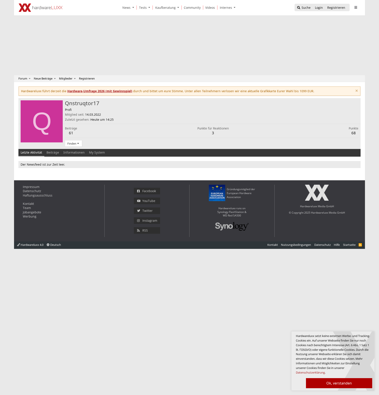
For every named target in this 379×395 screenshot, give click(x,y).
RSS (145, 230)
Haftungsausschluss (37, 195)
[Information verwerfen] (356, 91)
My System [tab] (97, 152)
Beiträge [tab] (52, 152)
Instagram (149, 220)
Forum (22, 78)
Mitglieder (65, 78)
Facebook (149, 191)
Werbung (29, 216)
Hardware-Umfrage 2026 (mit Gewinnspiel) (99, 91)
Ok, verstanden (339, 383)
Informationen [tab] (74, 152)
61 (71, 132)
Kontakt (28, 204)
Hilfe (337, 245)
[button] (134, 7)
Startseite (349, 245)
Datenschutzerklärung (310, 372)
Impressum (31, 187)
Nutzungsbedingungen (296, 245)
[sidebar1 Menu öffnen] (355, 7)
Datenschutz (32, 191)
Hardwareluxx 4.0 (31, 245)
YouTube (148, 201)
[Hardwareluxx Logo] (41, 7)
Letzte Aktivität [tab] (31, 152)
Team (27, 208)
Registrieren (87, 78)
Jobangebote (32, 212)
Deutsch (55, 245)
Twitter (147, 211)
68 (353, 132)
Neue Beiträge (43, 78)
